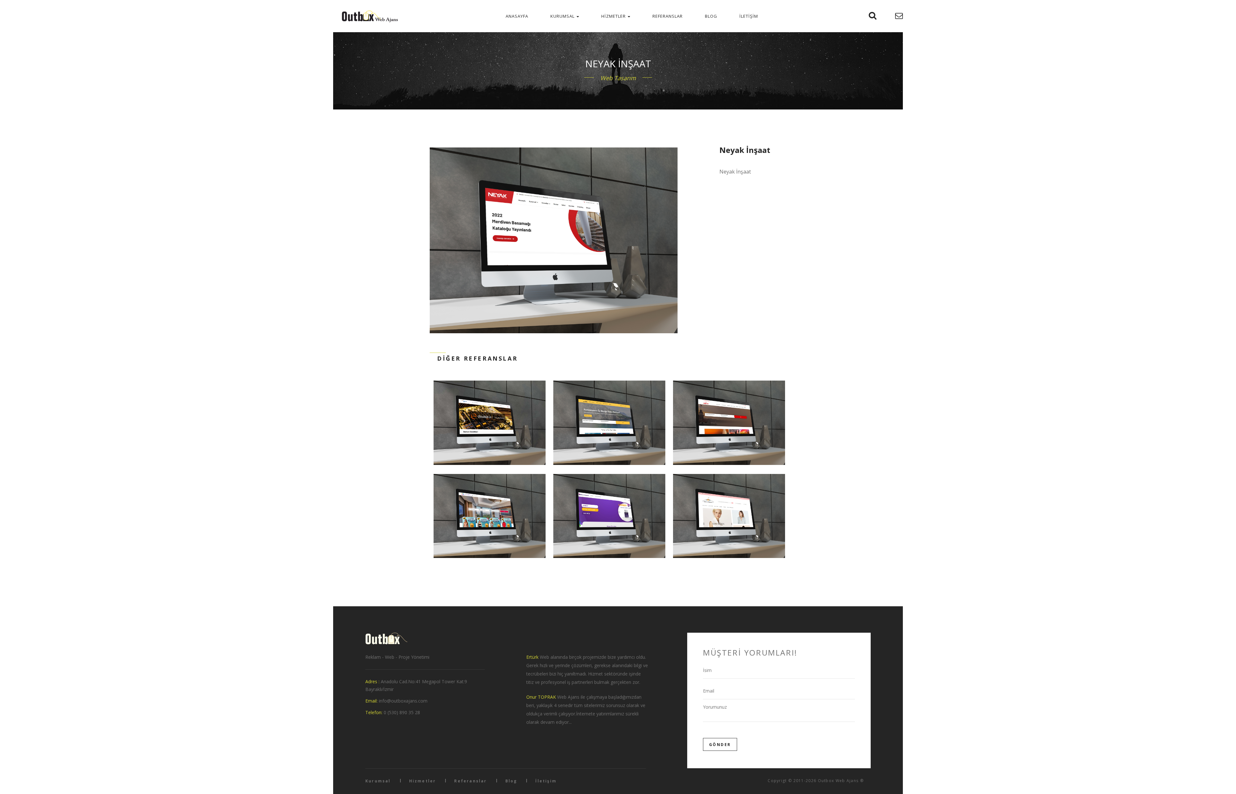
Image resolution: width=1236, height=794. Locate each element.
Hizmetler (422, 781)
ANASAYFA (517, 16)
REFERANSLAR (667, 16)
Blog (511, 781)
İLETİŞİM (748, 16)
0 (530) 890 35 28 (402, 712)
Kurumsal (378, 781)
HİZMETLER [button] (614, 16)
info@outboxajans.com (403, 701)
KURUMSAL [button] (563, 16)
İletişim (546, 781)
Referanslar (470, 781)
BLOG (711, 16)
